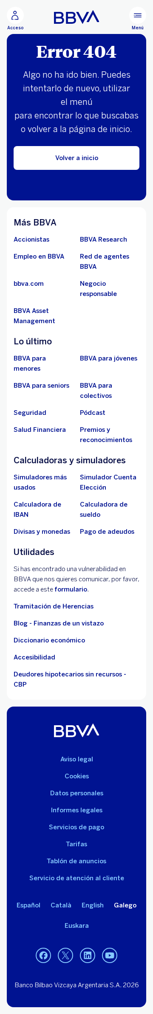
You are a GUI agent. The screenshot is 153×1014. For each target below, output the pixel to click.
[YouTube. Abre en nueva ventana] (109, 956)
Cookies (77, 776)
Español (28, 905)
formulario (70, 589)
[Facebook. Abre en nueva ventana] (43, 956)
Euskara (77, 926)
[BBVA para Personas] (76, 17)
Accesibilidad (34, 657)
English (93, 905)
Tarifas (76, 844)
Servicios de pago (76, 827)
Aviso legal (76, 759)
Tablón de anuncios (76, 861)
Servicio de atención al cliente (76, 878)
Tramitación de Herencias (54, 606)
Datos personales (76, 793)
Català (61, 905)
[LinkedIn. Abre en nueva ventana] (87, 956)
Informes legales (76, 810)
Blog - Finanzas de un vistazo (59, 623)
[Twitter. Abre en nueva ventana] (65, 956)
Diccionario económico (49, 640)
